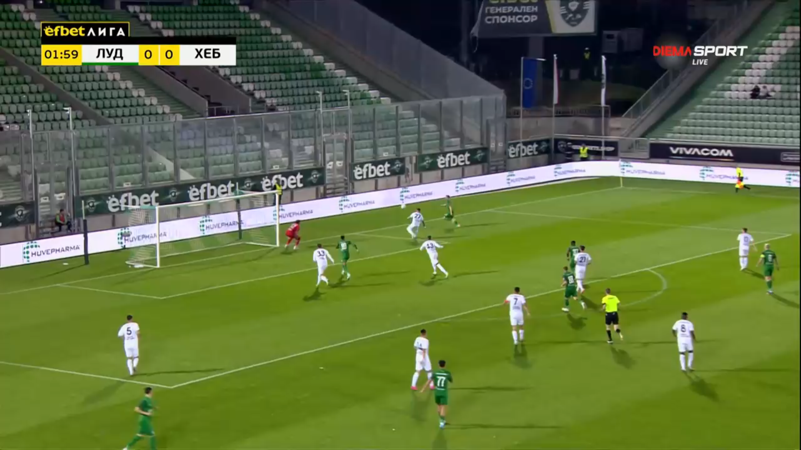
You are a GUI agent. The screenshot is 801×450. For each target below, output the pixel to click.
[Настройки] (793, 7)
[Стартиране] (7, 444)
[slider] (87, 439)
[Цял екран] (784, 444)
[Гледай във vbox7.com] (793, 444)
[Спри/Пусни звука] (16, 444)
